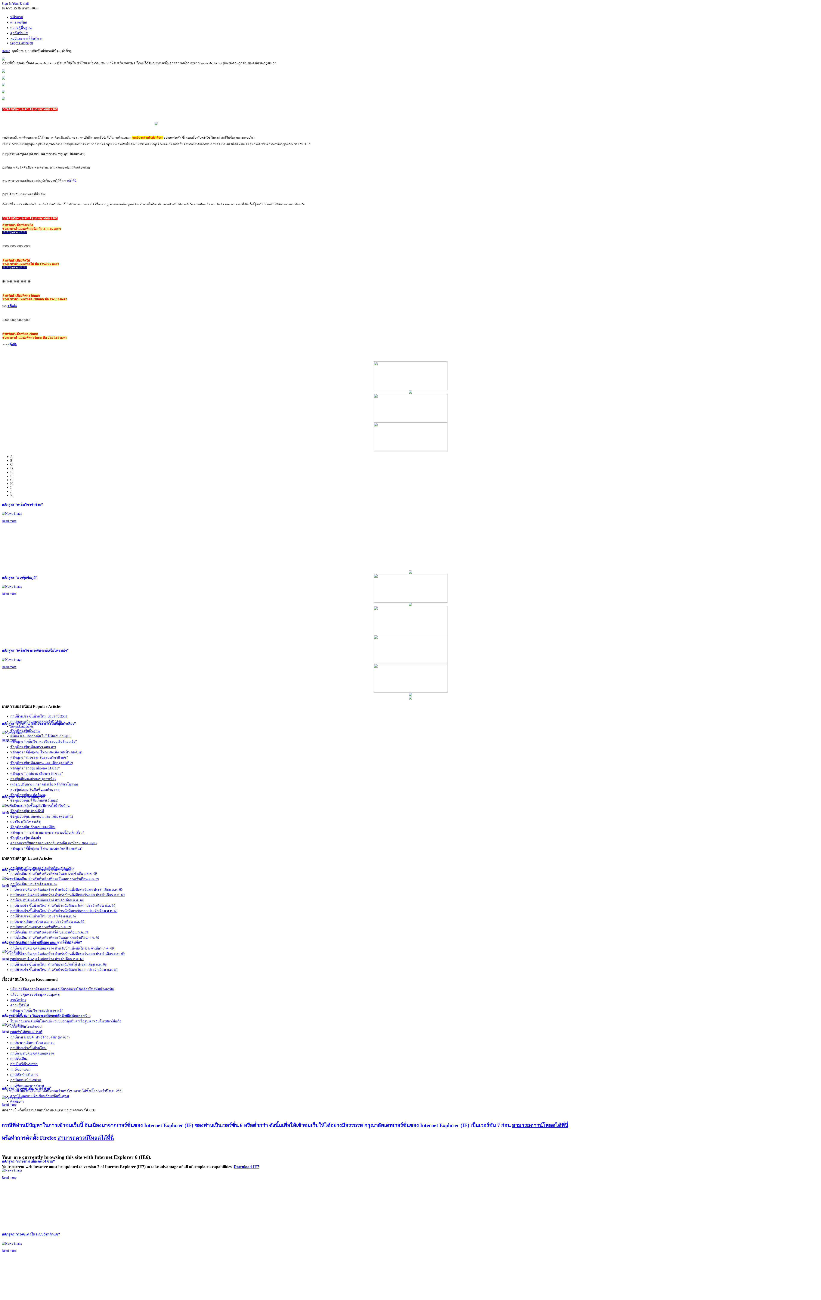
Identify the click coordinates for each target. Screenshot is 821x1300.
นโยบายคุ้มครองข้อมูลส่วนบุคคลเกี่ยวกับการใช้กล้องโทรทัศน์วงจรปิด (62, 989)
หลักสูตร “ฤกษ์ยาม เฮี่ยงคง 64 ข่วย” (28, 1161)
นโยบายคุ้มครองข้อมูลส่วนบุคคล (35, 994)
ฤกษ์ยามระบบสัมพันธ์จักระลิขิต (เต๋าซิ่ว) (39, 1037)
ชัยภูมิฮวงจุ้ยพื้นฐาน (25, 731)
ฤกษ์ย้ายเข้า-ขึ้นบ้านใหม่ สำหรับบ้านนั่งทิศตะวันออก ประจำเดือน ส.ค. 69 (63, 911)
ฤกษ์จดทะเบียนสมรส (25, 1080)
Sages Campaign (21, 726)
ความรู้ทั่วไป (19, 1005)
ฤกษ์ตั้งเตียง (19, 1058)
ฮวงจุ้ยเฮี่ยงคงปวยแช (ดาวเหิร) (33, 779)
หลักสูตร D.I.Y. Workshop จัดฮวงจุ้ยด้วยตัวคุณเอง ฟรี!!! (50, 1016)
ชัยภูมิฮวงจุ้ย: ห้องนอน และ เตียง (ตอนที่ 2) (41, 763)
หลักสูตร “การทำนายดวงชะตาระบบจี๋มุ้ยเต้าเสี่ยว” (47, 832)
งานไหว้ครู (18, 1000)
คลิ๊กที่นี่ (71, 180)
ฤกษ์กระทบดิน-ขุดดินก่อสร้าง (32, 1053)
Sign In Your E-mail (15, 3)
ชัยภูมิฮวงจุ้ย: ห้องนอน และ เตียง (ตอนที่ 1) (41, 816)
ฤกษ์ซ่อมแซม (20, 1069)
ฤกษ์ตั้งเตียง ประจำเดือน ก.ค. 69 (33, 943)
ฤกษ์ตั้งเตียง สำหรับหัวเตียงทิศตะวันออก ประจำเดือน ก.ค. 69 (54, 937)
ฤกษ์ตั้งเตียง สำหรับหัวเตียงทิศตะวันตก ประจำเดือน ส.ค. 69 (53, 873)
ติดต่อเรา (17, 1101)
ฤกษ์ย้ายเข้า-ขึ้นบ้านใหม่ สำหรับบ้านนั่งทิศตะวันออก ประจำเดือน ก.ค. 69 (63, 970)
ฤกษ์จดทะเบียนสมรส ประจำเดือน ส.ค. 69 (40, 868)
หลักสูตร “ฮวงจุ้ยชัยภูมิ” (19, 577)
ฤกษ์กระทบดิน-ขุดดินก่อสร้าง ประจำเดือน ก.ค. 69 (47, 959)
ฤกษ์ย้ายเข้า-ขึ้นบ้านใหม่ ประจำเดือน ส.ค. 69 (43, 916)
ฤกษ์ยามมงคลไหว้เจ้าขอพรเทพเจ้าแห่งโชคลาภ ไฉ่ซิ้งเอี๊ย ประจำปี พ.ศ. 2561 (66, 1091)
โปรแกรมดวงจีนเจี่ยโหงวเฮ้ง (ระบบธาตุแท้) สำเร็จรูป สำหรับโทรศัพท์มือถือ (65, 1021)
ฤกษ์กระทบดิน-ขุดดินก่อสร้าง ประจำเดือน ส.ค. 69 (47, 900)
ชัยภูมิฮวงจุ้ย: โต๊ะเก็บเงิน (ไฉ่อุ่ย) (34, 800)
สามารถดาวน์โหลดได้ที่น (540, 1125)
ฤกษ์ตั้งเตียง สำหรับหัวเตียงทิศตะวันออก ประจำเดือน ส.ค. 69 (54, 879)
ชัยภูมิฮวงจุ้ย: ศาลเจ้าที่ (27, 811)
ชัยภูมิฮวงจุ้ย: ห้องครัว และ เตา (33, 747)
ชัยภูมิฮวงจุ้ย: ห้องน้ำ (25, 838)
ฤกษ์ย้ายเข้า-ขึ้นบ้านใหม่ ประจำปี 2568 (38, 716)
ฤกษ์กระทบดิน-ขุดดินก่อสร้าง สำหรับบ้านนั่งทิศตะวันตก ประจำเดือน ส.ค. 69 (66, 889)
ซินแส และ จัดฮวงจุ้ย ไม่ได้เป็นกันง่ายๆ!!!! (40, 736)
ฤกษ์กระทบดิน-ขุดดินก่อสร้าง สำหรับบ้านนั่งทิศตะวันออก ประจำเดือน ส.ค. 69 (67, 895)
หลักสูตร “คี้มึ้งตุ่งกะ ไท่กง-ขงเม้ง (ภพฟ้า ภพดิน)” (46, 752)
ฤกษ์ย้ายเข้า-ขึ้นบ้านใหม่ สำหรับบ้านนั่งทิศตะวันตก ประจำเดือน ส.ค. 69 (62, 905)
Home (6, 51)
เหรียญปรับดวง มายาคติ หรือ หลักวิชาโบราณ (44, 784)
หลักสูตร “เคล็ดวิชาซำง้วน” (22, 504)
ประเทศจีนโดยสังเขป (25, 1026)
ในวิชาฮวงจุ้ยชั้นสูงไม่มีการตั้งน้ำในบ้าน (40, 806)
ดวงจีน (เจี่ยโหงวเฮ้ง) (25, 822)
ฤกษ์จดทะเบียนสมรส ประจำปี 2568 (36, 721)
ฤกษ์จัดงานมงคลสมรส (27, 1085)
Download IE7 (246, 1166)
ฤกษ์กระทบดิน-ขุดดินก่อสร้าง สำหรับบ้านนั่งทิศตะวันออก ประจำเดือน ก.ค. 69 (67, 953)
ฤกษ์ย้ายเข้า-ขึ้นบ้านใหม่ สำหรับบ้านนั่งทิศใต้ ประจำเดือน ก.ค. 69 (58, 964)
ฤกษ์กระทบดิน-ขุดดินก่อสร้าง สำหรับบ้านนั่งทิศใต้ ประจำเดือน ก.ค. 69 (62, 948)
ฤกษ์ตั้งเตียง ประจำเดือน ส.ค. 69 (33, 884)
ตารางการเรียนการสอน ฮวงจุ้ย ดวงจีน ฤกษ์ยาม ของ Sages (53, 843)
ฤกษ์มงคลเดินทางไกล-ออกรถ (32, 1042)
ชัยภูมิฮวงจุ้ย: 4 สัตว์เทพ (27, 795)
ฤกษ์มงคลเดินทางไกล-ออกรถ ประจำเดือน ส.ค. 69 (47, 921)
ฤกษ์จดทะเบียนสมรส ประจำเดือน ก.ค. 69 (40, 927)
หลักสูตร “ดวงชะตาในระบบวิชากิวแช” (31, 1234)
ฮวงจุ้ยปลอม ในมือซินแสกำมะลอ (35, 789)
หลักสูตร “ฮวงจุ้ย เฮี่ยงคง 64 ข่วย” (35, 768)
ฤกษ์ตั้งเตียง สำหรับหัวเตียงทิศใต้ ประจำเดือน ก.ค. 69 (49, 932)
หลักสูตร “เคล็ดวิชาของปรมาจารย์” (36, 1010)
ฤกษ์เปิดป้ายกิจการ (24, 1075)
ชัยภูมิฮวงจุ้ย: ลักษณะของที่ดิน (32, 827)
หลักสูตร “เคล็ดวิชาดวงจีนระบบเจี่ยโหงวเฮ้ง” (35, 650)
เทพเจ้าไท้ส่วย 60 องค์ (26, 1032)
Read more (9, 521)
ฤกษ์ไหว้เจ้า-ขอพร (24, 1064)
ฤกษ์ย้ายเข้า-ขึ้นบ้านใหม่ (28, 1048)
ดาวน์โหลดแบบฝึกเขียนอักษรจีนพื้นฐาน (39, 1096)
